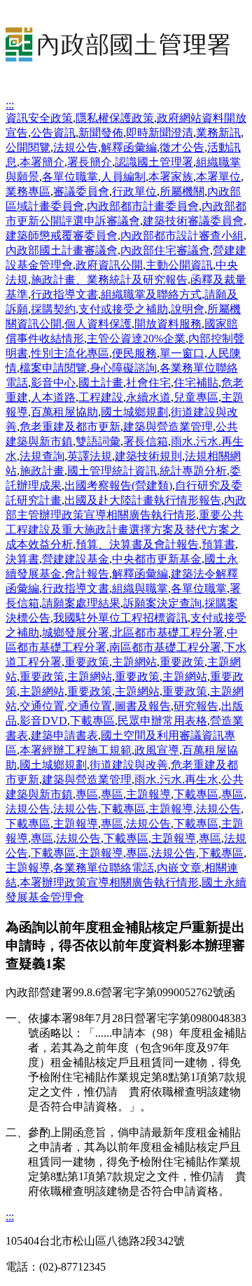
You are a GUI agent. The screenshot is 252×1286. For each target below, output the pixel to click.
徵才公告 (182, 147)
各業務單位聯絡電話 (103, 868)
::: (10, 105)
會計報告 (86, 574)
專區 (87, 794)
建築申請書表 (64, 735)
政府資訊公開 (109, 265)
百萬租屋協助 (64, 412)
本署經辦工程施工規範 (76, 750)
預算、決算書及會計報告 (137, 544)
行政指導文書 (64, 294)
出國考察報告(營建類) (118, 485)
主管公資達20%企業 (136, 338)
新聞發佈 (100, 133)
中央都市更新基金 (157, 559)
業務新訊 (218, 133)
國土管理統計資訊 (112, 471)
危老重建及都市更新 (70, 427)
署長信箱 (145, 441)
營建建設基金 (75, 559)
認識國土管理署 (154, 162)
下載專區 (92, 721)
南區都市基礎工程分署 (165, 647)
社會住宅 (148, 383)
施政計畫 (42, 471)
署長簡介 (89, 162)
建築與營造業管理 (168, 427)
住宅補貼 (196, 383)
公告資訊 (53, 133)
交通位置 (42, 706)
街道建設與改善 (129, 765)
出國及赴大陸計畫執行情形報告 (142, 500)
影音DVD (43, 721)
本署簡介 (42, 162)
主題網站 (134, 662)
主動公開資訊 (179, 265)
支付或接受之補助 (123, 309)
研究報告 (196, 706)
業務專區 (28, 191)
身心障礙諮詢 (123, 368)
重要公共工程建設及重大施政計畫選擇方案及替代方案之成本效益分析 (125, 529)
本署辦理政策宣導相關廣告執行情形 (109, 882)
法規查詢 (42, 456)
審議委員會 (81, 191)
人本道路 (53, 397)
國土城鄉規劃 (134, 412)
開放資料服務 (168, 324)
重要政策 (86, 662)
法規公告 (75, 147)
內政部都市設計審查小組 (182, 236)
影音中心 (53, 383)
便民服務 (134, 353)
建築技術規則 (148, 456)
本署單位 (218, 177)
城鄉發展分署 (75, 632)
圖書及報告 (143, 706)
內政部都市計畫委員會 (143, 206)
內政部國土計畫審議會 (62, 250)
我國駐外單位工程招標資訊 (120, 618)
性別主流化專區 (70, 353)
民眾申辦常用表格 (162, 721)
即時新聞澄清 (159, 133)
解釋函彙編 (129, 147)
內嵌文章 (179, 868)
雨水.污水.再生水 (176, 779)
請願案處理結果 (81, 603)
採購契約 (53, 309)
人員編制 (123, 177)
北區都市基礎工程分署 (168, 632)
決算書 (22, 559)
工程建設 (100, 397)
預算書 (218, 544)
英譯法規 (89, 456)
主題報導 (148, 794)
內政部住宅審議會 (165, 250)
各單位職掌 (70, 177)
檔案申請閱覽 (53, 368)
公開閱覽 (28, 147)
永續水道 (148, 397)
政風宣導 (156, 750)
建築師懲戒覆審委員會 (62, 236)
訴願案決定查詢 (162, 603)
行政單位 (134, 191)
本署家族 (170, 177)
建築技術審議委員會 (193, 221)
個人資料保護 (98, 324)
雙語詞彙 (98, 441)
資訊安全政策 (39, 118)
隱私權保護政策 (115, 118)
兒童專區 (196, 397)
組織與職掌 (140, 588)
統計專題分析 (193, 471)
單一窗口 (182, 353)
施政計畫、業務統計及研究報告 (109, 280)
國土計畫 (100, 383)
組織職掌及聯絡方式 (151, 294)
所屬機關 (182, 191)
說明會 (187, 309)
